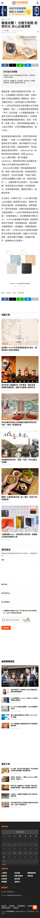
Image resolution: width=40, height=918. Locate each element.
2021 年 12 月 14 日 (16, 702)
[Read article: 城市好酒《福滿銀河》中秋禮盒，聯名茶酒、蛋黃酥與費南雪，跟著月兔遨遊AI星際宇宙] (20, 369)
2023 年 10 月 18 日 (16, 694)
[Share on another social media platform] (35, 65)
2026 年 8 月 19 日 (16, 773)
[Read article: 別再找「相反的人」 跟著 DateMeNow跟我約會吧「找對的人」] (5, 779)
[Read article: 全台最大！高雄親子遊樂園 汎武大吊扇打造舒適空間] (5, 796)
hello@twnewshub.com (14, 895)
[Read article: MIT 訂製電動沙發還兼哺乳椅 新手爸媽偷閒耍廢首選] (5, 725)
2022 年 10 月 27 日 (8, 684)
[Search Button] (38, 3)
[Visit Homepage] (20, 3)
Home (3, 19)
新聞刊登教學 (18, 876)
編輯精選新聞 (31, 873)
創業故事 (4, 876)
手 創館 (6, 30)
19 (14, 853)
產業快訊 (17, 882)
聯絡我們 (11, 906)
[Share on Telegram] (27, 65)
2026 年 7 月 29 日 (6, 427)
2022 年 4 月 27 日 (16, 728)
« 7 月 (3, 864)
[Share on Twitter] (12, 65)
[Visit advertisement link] (20, 11)
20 (20, 853)
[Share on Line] (20, 65)
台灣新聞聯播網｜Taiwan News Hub (15, 911)
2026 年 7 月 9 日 (6, 539)
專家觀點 (4, 882)
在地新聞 (4, 879)
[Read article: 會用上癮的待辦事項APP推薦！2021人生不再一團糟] (5, 717)
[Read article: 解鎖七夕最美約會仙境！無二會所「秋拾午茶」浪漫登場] (20, 481)
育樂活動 (30, 876)
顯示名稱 (4, 584)
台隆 (14, 293)
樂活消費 (8, 19)
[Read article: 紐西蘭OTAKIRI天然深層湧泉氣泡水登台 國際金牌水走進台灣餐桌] (20, 332)
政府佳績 (17, 873)
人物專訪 (4, 873)
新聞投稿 (15, 908)
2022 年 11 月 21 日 (16, 711)
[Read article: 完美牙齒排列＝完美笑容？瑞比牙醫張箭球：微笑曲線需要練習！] (5, 691)
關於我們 (4, 906)
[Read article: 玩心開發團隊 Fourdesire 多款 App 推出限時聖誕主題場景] (5, 700)
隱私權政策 (31, 906)
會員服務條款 (21, 906)
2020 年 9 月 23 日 (16, 719)
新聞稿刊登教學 (5, 908)
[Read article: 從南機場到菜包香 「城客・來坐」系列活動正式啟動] (20, 444)
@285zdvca (10, 892)
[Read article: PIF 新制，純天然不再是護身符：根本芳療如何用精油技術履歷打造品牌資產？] (5, 770)
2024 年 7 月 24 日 (17, 30)
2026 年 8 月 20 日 (6, 353)
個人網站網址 (5, 602)
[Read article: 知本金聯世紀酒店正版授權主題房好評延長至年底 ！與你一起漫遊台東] (20, 406)
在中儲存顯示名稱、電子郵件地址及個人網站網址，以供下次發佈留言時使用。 (20, 612)
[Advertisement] (20, 306)
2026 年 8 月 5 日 (16, 781)
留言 (3, 560)
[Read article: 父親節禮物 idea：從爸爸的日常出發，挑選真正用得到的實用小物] (20, 519)
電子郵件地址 (6, 593)
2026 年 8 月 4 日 (6, 390)
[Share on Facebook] (5, 65)
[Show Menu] (2, 3)
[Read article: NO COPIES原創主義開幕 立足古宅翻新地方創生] (5, 708)
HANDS (8, 293)
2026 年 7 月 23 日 (6, 465)
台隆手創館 (21, 293)
